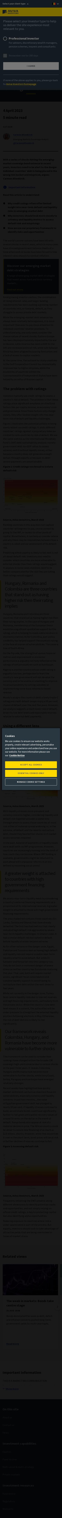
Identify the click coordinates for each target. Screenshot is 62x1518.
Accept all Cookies (31, 764)
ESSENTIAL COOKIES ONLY (31, 773)
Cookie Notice (17, 755)
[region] (31, 759)
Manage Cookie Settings (31, 781)
